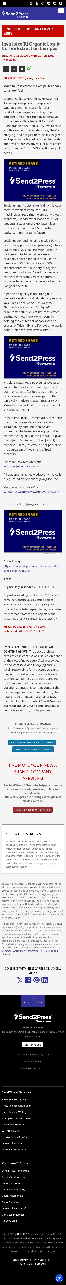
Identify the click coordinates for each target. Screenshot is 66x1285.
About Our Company (13, 1177)
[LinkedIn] (49, 3)
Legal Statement (20, 1259)
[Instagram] (55, 3)
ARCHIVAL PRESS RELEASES (25, 834)
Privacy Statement (41, 1259)
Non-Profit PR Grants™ (14, 1208)
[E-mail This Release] (22, 69)
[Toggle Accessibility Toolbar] (59, 1278)
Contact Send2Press (13, 1214)
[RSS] (60, 3)
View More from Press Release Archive (32, 742)
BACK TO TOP (33, 1002)
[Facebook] (37, 3)
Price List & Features (13, 1124)
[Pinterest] (43, 3)
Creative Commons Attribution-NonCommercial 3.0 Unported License (31, 951)
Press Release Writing (14, 1112)
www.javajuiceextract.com (21, 466)
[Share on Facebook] (6, 69)
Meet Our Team (11, 1183)
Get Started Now (33, 1044)
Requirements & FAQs (14, 1137)
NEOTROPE (22, 1234)
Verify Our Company (13, 1189)
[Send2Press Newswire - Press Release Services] (17, 16)
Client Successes (11, 1202)
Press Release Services (15, 1099)
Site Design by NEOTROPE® (33, 1264)
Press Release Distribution (16, 1105)
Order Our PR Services (14, 1149)
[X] (31, 3)
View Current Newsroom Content (33, 749)
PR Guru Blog (9, 1220)
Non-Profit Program (13, 1143)
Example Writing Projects (16, 1118)
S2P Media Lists (11, 1130)
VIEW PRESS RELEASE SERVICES (33, 810)
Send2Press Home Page (15, 1170)
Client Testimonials (12, 1195)
